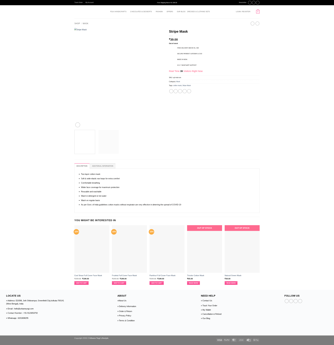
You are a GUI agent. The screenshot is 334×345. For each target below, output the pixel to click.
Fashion (159, 12)
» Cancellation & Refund (211, 314)
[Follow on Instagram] (254, 2)
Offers (170, 12)
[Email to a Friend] (180, 91)
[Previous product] (257, 23)
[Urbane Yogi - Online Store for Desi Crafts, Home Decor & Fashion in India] (88, 11)
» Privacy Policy (124, 315)
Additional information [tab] (102, 166)
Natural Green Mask (233, 275)
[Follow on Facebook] (250, 2)
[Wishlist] (253, 12)
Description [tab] (82, 166)
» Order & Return (124, 311)
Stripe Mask (186, 85)
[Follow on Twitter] (258, 2)
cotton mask (177, 85)
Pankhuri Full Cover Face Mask (162, 275)
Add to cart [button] (81, 283)
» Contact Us (206, 300)
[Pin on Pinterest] (185, 91)
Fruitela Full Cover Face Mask (124, 275)
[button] (241, 2)
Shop (77, 23)
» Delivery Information (126, 306)
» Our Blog (205, 318)
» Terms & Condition (126, 320)
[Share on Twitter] (176, 91)
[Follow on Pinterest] (300, 301)
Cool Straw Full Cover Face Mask (88, 275)
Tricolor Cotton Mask (195, 275)
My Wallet (206, 310)
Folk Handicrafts (118, 12)
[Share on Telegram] (189, 91)
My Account (89, 2)
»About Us (121, 300)
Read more (193, 283)
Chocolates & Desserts (141, 12)
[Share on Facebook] (171, 91)
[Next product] (252, 23)
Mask (85, 23)
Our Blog (181, 12)
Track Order (78, 2)
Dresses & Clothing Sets (198, 12)
